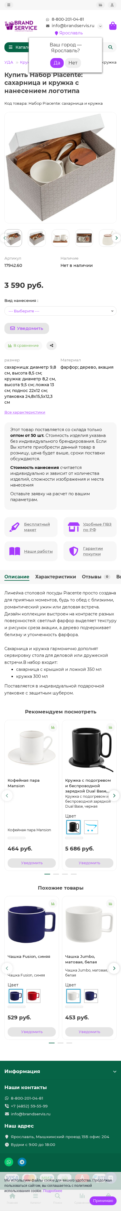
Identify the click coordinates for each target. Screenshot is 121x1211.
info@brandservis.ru (73, 25)
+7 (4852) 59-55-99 (29, 1106)
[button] (4, 238)
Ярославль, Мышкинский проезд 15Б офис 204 (60, 1136)
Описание (16, 577)
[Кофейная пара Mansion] (32, 748)
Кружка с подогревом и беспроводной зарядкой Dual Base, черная (88, 786)
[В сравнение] (52, 727)
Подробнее (52, 1191)
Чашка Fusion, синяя (29, 956)
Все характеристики (24, 412)
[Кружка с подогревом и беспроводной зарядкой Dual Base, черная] (89, 748)
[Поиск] (110, 47)
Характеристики (55, 577)
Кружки (28, 62)
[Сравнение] (100, 5)
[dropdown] (8, 5)
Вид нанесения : (21, 300)
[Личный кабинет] (112, 5)
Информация (22, 1071)
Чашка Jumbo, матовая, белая (81, 959)
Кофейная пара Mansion (24, 783)
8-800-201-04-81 (68, 19)
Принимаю (103, 1200)
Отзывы (95, 577)
